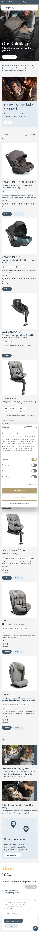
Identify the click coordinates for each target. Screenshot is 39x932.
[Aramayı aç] (30, 7)
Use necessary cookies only (19, 503)
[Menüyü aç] (3, 8)
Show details (29, 484)
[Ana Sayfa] (10, 8)
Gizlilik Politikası (9, 890)
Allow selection (19, 497)
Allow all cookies (19, 490)
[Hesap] (35, 7)
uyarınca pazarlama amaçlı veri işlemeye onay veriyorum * (13, 892)
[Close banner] (36, 427)
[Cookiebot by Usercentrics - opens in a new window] (24, 427)
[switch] (34, 465)
